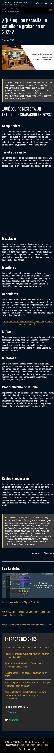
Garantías (43, 744)
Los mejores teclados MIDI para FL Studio (20, 602)
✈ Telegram (10, 712)
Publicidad (33, 744)
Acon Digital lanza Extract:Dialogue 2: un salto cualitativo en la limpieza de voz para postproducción (25, 695)
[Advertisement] (27, 201)
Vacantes (22, 744)
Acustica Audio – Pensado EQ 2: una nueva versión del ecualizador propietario (26, 613)
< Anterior (35, 553)
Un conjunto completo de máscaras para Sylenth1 (27, 647)
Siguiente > (49, 553)
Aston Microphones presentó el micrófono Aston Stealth (27, 624)
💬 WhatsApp (12, 719)
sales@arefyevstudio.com (10, 4)
